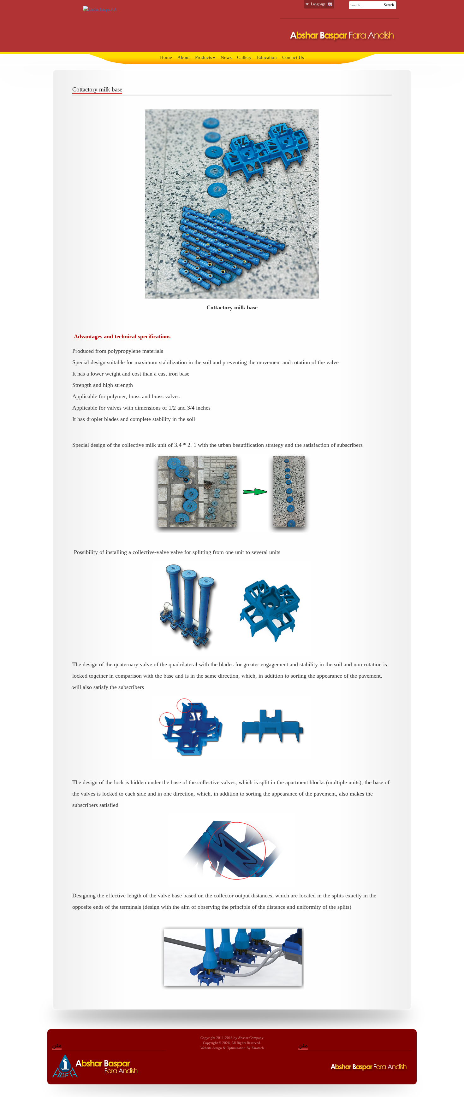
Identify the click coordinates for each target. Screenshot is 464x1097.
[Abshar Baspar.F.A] (100, 9)
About (183, 57)
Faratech (258, 1048)
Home (166, 57)
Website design (211, 1048)
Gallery (244, 57)
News (226, 57)
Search (389, 5)
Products (203, 57)
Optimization (236, 1048)
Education (267, 57)
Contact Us (293, 57)
